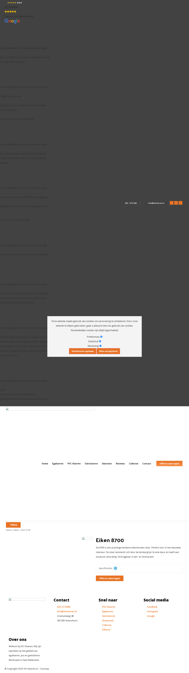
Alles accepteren (108, 351)
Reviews (120, 463)
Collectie (133, 463)
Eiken (16, 529)
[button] (139, 568)
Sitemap (44, 668)
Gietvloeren (91, 463)
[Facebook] (172, 203)
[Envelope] (180, 203)
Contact (147, 463)
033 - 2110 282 (131, 203)
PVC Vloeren (74, 463)
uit (19, 3)
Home (45, 463)
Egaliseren (57, 463)
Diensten (107, 463)
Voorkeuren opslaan (83, 351)
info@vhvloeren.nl (156, 203)
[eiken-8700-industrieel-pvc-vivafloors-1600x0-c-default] (87, 542)
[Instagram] (176, 203)
